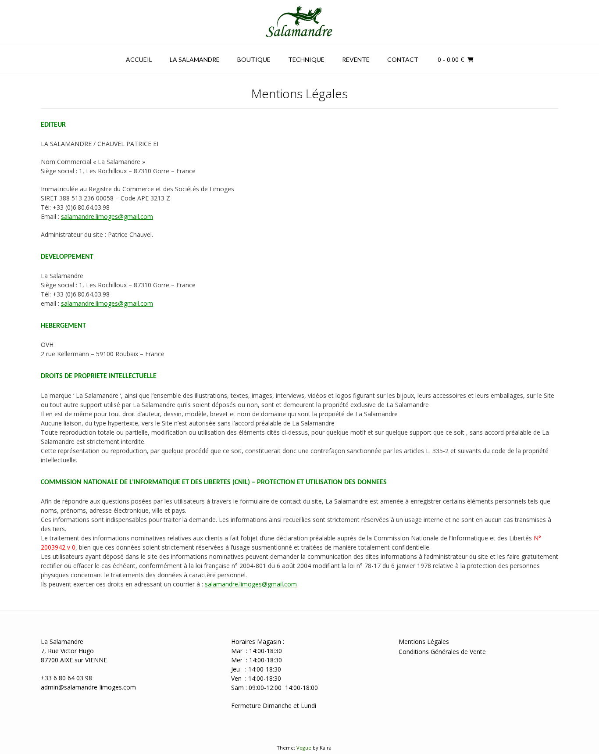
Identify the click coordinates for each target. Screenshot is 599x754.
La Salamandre (195, 59)
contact (402, 59)
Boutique (254, 59)
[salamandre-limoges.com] (299, 22)
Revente (356, 59)
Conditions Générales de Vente (442, 651)
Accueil (139, 59)
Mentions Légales (424, 641)
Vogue (303, 747)
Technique (306, 59)
